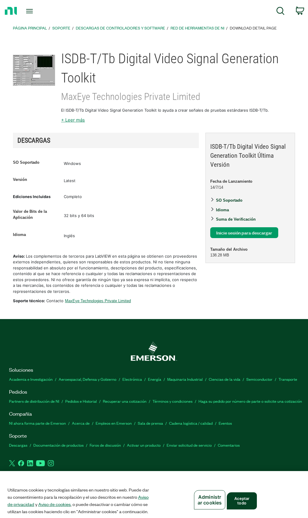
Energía (154, 379)
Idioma (19, 234)
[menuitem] (280, 11)
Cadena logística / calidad (191, 423)
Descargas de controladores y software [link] (120, 28)
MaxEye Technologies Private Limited (98, 301)
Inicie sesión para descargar (244, 232)
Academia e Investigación (31, 379)
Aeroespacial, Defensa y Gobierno (87, 379)
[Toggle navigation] (40, 11)
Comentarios (229, 445)
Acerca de (81, 423)
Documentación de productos (58, 445)
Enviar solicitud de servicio (189, 445)
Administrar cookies (210, 500)
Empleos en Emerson (114, 423)
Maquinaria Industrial (185, 379)
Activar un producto (144, 445)
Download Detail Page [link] (253, 28)
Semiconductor (259, 379)
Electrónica (132, 379)
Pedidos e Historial (81, 401)
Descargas (18, 445)
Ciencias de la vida (224, 379)
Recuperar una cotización (124, 401)
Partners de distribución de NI (34, 401)
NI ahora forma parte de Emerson (37, 423)
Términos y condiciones (172, 401)
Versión (20, 179)
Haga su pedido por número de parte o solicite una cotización (250, 401)
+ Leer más (73, 120)
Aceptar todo (242, 500)
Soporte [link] (61, 28)
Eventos (225, 423)
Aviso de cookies (54, 504)
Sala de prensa (150, 423)
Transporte (288, 379)
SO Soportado (26, 162)
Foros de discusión (105, 445)
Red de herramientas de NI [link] (197, 28)
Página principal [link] (30, 28)
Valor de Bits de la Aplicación (30, 214)
